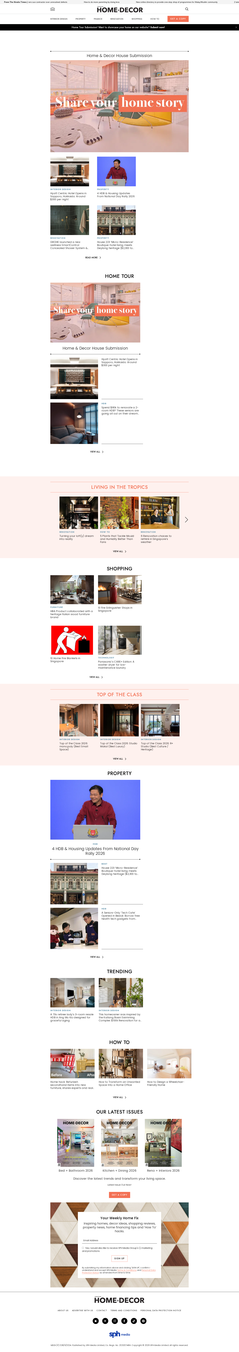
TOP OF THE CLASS (119, 694)
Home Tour (119, 276)
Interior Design (58, 19)
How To (154, 19)
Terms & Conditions (127, 1270)
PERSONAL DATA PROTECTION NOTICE (161, 1310)
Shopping (137, 19)
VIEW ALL (95, 452)
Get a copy (178, 18)
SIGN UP (119, 1258)
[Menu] (52, 9)
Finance (98, 19)
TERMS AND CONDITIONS (124, 1310)
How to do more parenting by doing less (46, 2)
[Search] (187, 9)
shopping (119, 568)
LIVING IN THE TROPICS (119, 487)
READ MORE (91, 258)
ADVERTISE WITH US (82, 1310)
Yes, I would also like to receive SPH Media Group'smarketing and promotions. (117, 1250)
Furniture (56, 607)
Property (81, 19)
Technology (106, 657)
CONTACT (102, 1310)
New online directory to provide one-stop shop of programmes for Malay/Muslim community (121, 2)
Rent (105, 864)
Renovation (117, 19)
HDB (104, 403)
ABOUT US (63, 1310)
